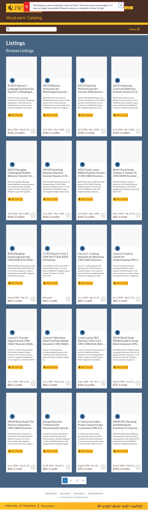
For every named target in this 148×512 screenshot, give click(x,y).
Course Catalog (51, 493)
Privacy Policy (79, 493)
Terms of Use (65, 493)
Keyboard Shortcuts (95, 493)
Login (128, 8)
